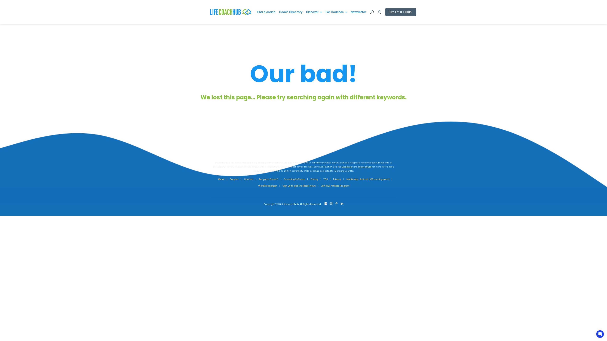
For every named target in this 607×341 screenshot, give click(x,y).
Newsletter (358, 12)
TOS (325, 179)
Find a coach (266, 12)
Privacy (337, 179)
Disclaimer (347, 166)
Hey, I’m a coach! (400, 12)
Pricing (314, 179)
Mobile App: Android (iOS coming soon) (368, 179)
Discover (312, 12)
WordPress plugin (267, 185)
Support (234, 179)
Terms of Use (364, 166)
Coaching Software (294, 179)
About (221, 179)
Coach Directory (290, 12)
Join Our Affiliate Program (335, 185)
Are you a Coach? (269, 179)
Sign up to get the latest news (299, 185)
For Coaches (335, 12)
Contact (248, 179)
